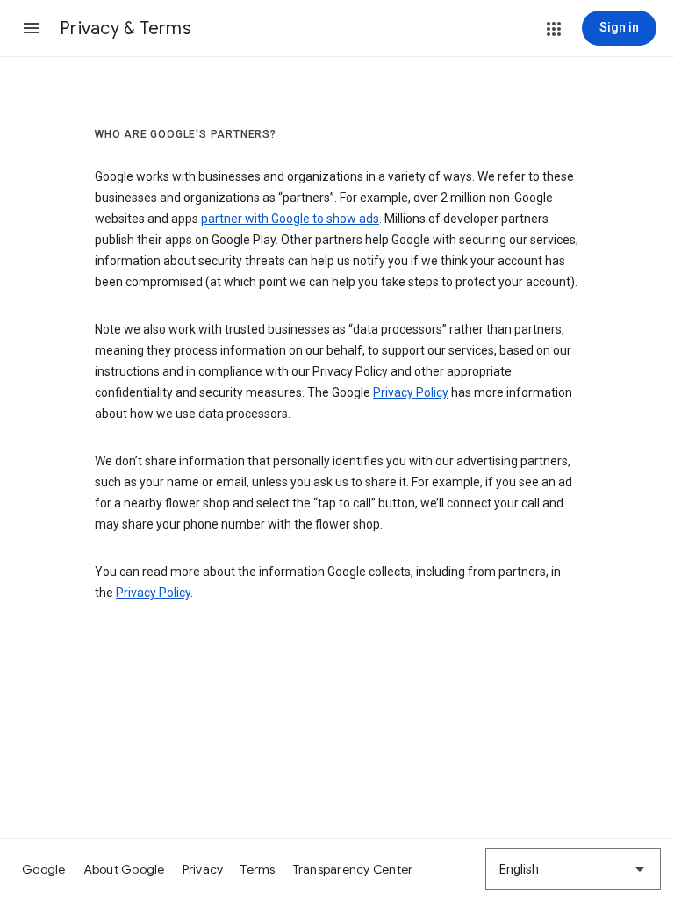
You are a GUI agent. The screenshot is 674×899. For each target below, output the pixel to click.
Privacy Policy (410, 392)
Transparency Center (353, 869)
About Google (124, 869)
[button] (32, 28)
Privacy (203, 869)
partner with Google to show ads (290, 219)
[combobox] (573, 869)
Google (44, 869)
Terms (257, 869)
